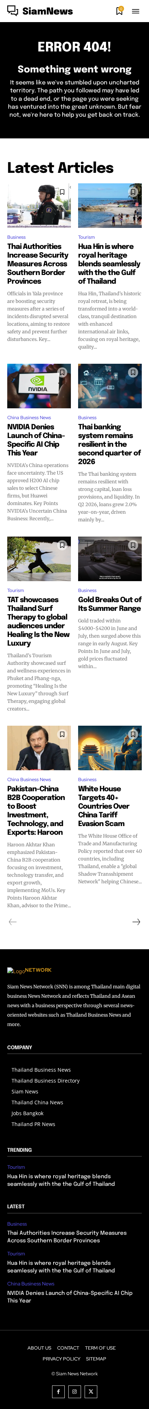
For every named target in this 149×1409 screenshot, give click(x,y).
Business (16, 237)
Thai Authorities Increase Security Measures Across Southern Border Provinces (37, 264)
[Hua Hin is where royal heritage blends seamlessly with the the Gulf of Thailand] (110, 205)
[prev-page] (12, 922)
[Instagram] (74, 1391)
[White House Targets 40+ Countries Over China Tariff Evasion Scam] (110, 748)
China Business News (29, 417)
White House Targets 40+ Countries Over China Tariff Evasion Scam (103, 806)
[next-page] (136, 922)
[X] (91, 1391)
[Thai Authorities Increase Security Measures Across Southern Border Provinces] (39, 205)
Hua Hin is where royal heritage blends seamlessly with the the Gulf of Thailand (109, 264)
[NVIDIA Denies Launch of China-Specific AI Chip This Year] (39, 386)
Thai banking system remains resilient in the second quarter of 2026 (109, 445)
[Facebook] (58, 1391)
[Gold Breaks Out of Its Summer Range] (110, 559)
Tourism (86, 237)
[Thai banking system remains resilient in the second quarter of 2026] (110, 386)
